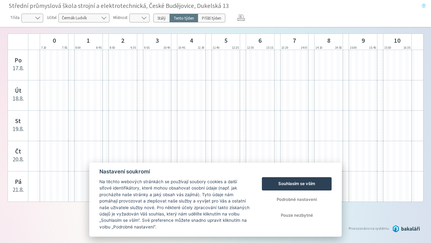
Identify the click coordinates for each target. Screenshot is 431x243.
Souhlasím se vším (296, 183)
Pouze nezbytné (297, 215)
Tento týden (184, 18)
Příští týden (211, 18)
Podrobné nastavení (297, 199)
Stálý (161, 18)
